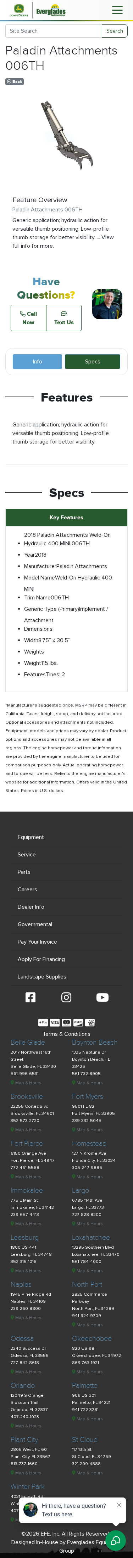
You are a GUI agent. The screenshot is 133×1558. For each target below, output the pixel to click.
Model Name (39, 577)
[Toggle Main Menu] (117, 9)
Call (29, 317)
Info (37, 361)
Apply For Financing (41, 959)
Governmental (35, 924)
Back (16, 81)
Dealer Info (31, 907)
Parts (24, 872)
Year (29, 554)
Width (31, 640)
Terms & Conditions (66, 1034)
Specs (92, 361)
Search (114, 31)
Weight (32, 663)
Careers (27, 889)
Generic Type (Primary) (51, 609)
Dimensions (38, 629)
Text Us (64, 322)
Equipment (31, 837)
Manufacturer (40, 566)
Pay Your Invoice (37, 941)
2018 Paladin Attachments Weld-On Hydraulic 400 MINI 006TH (67, 539)
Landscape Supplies (42, 976)
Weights (34, 651)
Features (35, 674)
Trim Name (37, 597)
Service (27, 854)
